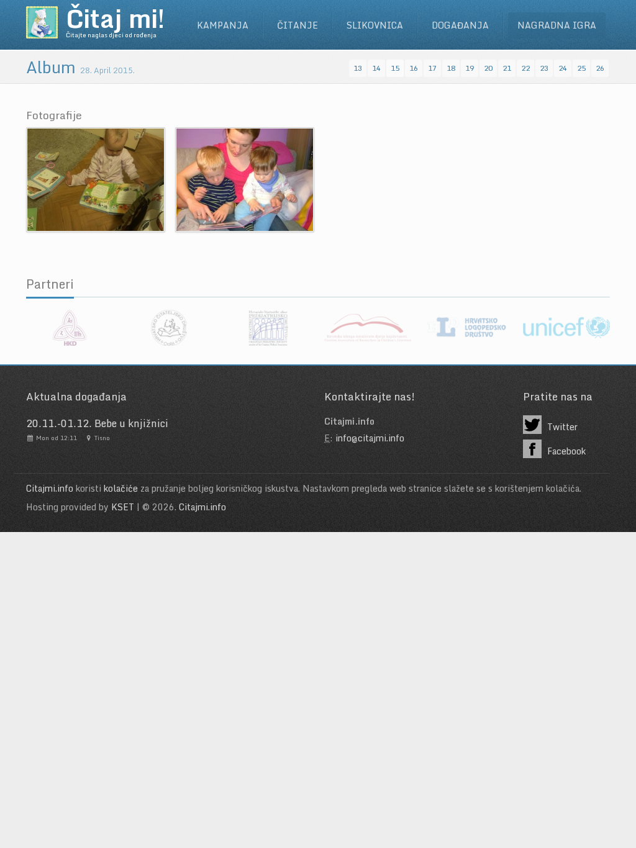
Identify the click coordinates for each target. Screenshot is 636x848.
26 (600, 68)
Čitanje (297, 25)
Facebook (565, 451)
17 (432, 68)
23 (544, 68)
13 (357, 68)
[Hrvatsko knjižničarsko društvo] (69, 328)
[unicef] (566, 328)
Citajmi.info (49, 488)
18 (451, 68)
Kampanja (222, 25)
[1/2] (95, 178)
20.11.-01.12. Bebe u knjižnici (97, 423)
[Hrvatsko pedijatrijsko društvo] (268, 328)
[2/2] (244, 178)
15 (395, 68)
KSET (122, 507)
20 (488, 68)
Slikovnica (375, 25)
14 (376, 68)
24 (562, 68)
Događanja (460, 25)
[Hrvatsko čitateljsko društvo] (168, 328)
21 (506, 68)
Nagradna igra (556, 25)
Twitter (561, 427)
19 (469, 68)
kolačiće (121, 488)
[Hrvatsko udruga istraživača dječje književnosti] (367, 328)
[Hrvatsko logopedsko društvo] (467, 328)
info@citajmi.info (369, 438)
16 (413, 68)
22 (525, 68)
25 (581, 68)
